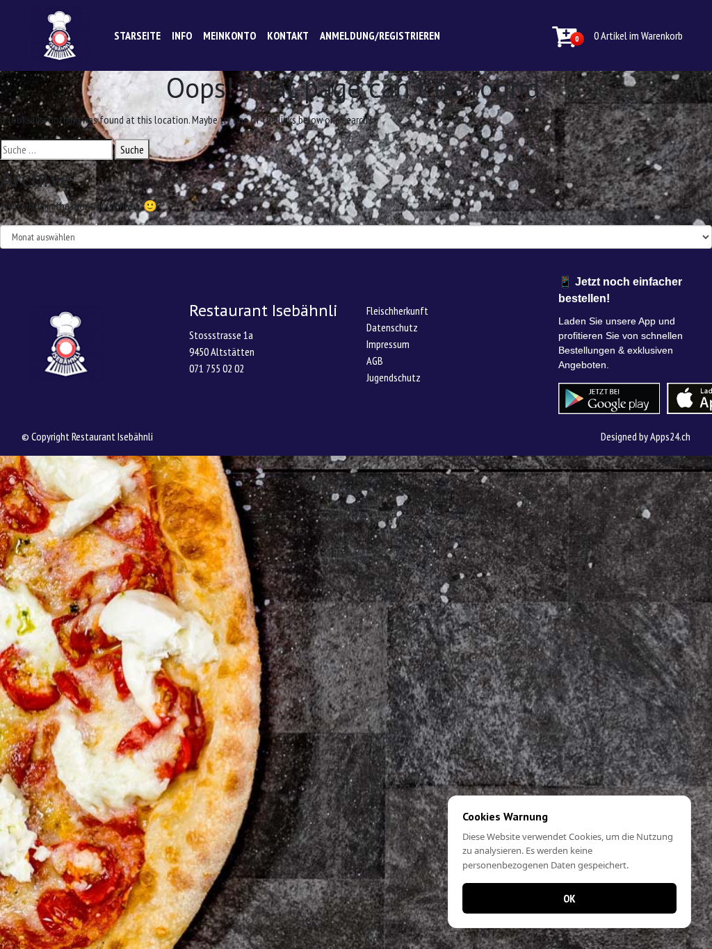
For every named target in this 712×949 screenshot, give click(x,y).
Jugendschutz (393, 377)
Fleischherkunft (397, 310)
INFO (182, 35)
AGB (374, 361)
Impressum (388, 344)
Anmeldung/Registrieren (380, 35)
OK (569, 898)
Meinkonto (229, 35)
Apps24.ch (670, 436)
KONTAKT (288, 35)
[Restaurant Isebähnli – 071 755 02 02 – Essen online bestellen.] (60, 35)
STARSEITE (137, 35)
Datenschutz (392, 327)
